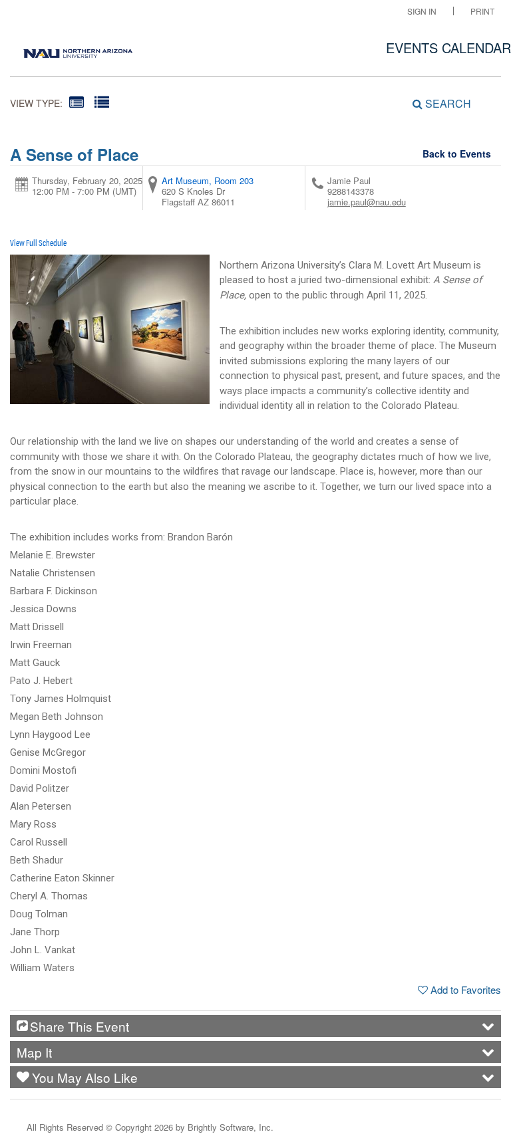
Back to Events (457, 153)
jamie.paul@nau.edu (366, 201)
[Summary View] (76, 101)
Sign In (421, 11)
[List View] (101, 101)
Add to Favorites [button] (465, 989)
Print (482, 11)
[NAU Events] (77, 50)
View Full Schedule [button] (38, 242)
